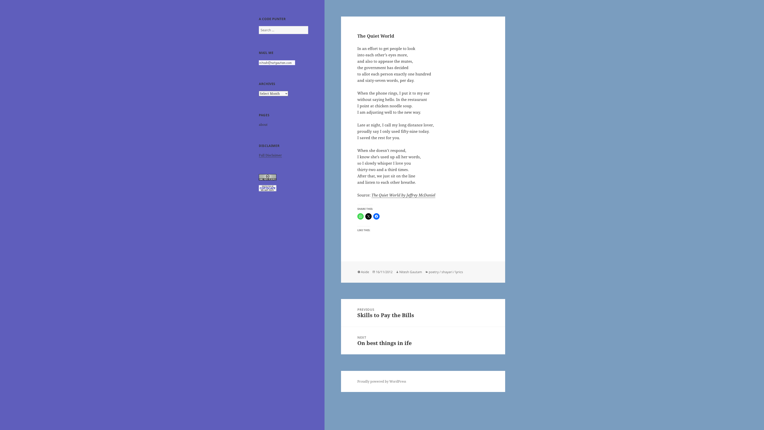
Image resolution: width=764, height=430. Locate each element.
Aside (365, 272)
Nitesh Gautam (410, 272)
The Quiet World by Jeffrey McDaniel (403, 195)
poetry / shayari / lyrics (446, 272)
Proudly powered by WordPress (381, 381)
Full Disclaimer (270, 155)
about (263, 124)
